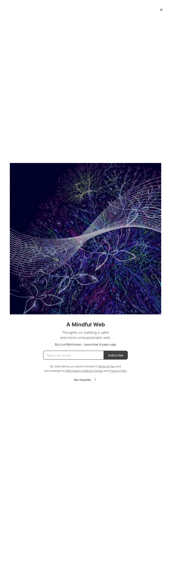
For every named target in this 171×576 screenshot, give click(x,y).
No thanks (82, 379)
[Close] (161, 9)
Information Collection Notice (84, 371)
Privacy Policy (117, 371)
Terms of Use (106, 366)
